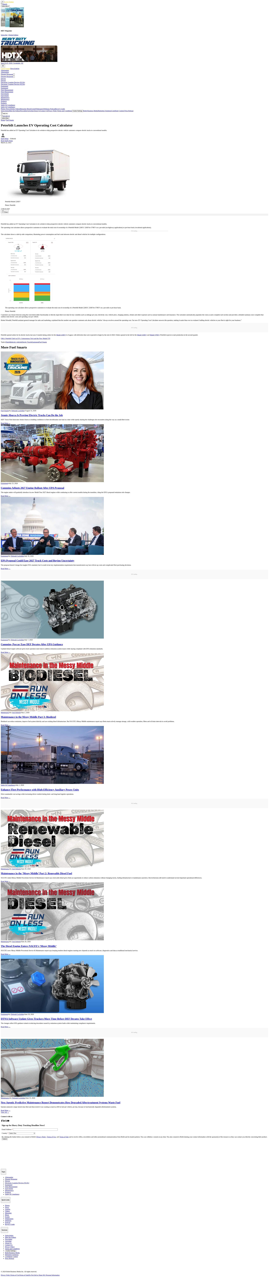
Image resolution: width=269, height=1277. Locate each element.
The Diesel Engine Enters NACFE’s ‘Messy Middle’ (29, 946)
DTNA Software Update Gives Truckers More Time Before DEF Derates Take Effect (46, 1018)
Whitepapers (39, 109)
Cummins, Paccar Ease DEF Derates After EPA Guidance (32, 644)
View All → (5, 1112)
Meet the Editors (14, 111)
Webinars (47, 109)
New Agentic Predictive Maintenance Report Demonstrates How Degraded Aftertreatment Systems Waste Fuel (60, 1102)
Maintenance (5, 97)
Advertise (30, 111)
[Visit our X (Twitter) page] (6, 1121)
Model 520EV (142, 335)
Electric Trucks (27, 342)
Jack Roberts (16, 712)
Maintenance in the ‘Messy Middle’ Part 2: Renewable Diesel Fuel (36, 873)
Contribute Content (117, 111)
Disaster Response (7, 74)
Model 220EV (61, 335)
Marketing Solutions (104, 111)
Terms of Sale (24, 1275)
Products (4, 101)
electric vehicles (16, 342)
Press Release (128, 111)
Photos (3, 109)
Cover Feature (9, 2)
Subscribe (4, 35)
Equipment (4, 86)
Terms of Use (15, 1275)
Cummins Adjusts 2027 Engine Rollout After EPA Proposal (32, 488)
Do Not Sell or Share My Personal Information (44, 1275)
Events (33, 109)
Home (3, 120)
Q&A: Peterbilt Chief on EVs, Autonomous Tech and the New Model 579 (25, 338)
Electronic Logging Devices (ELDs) (13, 82)
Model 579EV (154, 335)
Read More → (5, 423)
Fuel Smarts (5, 94)
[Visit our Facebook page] (2, 1121)
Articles (20, 2)
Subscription (5, 111)
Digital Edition (13, 35)
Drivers (3, 79)
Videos (17, 109)
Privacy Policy (52, 111)
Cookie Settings (77, 111)
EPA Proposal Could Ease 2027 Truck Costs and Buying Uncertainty (37, 560)
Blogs (28, 109)
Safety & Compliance (8, 105)
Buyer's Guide (60, 109)
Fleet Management (7, 90)
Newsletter (23, 111)
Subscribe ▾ (5, 6)
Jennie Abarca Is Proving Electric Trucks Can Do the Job (32, 415)
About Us (37, 111)
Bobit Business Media (90, 111)
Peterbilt (8, 342)
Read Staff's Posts (7, 141)
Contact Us (44, 111)
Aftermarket (5, 70)
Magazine (23, 109)
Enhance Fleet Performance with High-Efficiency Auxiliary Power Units (40, 789)
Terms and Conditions (64, 111)
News (16, 2)
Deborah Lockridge (17, 411)
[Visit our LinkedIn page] (4, 1121)
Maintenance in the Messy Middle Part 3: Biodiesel (28, 717)
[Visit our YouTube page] (8, 1121)
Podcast (52, 109)
